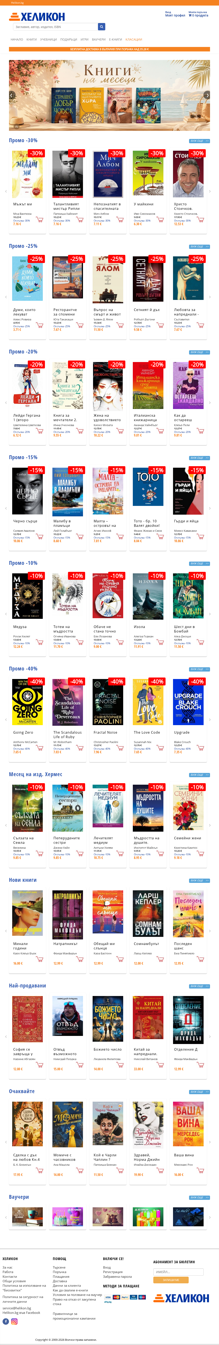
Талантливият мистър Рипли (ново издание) (67, 208)
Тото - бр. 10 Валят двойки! (147, 523)
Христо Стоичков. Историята (184, 208)
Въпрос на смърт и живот (107, 312)
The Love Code (147, 732)
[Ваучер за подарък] (27, 1216)
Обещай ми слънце (104, 946)
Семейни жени (187, 838)
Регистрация (113, 1272)
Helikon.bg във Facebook (21, 1313)
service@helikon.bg (17, 1308)
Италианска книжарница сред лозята (145, 420)
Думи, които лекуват (24, 312)
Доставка (60, 1281)
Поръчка (59, 1272)
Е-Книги (115, 39)
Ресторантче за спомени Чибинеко (65, 314)
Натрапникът (65, 943)
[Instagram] (14, 1321)
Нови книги (23, 879)
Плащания (61, 1276)
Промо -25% (23, 245)
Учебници (48, 39)
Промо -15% (23, 457)
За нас (7, 1267)
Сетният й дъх (147, 309)
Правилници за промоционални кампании (74, 1316)
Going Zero (23, 732)
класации (134, 39)
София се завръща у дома (23, 1054)
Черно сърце (25, 521)
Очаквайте (22, 1091)
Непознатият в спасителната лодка (107, 208)
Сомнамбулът (146, 943)
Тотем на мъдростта (63, 629)
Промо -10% (23, 562)
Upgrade (182, 732)
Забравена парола (117, 1276)
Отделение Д (186, 1049)
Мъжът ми (22, 204)
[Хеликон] (37, 13)
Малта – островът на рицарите (105, 525)
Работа (8, 1272)
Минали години (20, 946)
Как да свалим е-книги (70, 1290)
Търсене (59, 1267)
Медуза (20, 626)
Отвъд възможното (65, 1051)
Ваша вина (184, 1155)
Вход (107, 1267)
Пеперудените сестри (66, 840)
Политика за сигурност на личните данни (23, 1299)
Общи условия (14, 1281)
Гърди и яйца (186, 521)
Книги (32, 39)
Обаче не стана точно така (105, 631)
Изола (139, 626)
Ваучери (99, 39)
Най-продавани (27, 985)
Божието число (108, 1049)
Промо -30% (23, 140)
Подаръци (68, 39)
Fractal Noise (105, 732)
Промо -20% (23, 351)
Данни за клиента (67, 1285)
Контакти (10, 1276)
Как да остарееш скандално (184, 420)
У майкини (144, 204)
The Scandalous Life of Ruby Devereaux (67, 737)
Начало (17, 39)
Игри (85, 39)
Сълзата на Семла (23, 840)
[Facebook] (6, 1321)
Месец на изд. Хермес (35, 774)
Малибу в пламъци (62, 523)
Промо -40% (23, 668)
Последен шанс (183, 946)
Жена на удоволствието (107, 417)
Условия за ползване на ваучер (77, 1294)
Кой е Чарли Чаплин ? (105, 1157)
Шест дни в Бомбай (184, 629)
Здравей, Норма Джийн (147, 1157)
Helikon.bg (17, 2)
